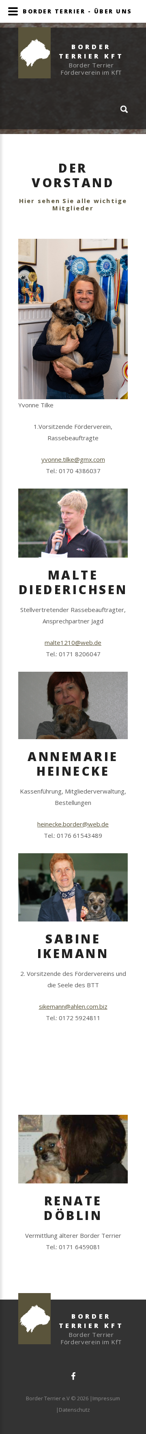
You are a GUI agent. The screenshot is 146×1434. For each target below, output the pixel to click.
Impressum (106, 1398)
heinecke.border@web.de (73, 824)
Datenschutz (74, 1409)
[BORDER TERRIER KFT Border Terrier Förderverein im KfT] (73, 25)
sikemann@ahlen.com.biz (73, 1006)
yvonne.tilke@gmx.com (73, 459)
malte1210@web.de (73, 642)
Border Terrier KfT (91, 1321)
